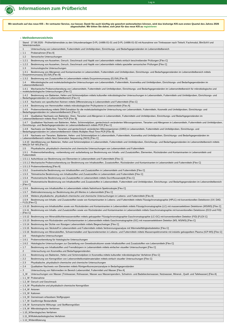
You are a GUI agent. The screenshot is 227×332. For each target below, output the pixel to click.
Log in (151, 2)
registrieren (150, 26)
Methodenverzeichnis (37, 37)
